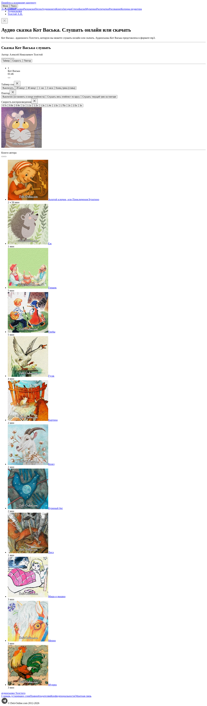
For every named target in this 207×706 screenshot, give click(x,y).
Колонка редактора (131, 9)
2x (69, 105)
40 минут (32, 88)
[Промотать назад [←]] (5, 58)
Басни (82, 9)
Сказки (19, 9)
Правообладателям (40, 696)
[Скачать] (9, 77)
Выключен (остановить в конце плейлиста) (24, 97)
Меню (5, 6)
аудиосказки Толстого (13, 693)
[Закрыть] (4, 21)
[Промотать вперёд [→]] (10, 58)
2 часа (50, 88)
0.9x (18, 105)
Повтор (27, 61)
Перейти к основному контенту (18, 2)
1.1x (29, 105)
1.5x (56, 105)
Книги (59, 9)
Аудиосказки (8, 9)
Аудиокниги (49, 9)
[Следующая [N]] (13, 58)
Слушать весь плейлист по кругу (63, 97)
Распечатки (102, 9)
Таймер (6, 61)
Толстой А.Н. (15, 14)
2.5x (75, 105)
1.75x (63, 105)
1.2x (36, 105)
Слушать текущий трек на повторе (99, 97)
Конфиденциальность (63, 696)
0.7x (5, 105)
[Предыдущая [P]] (2, 58)
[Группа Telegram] (4, 703)
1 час (41, 88)
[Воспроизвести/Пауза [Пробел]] (7, 58)
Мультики (90, 9)
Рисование (115, 9)
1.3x (43, 105)
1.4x (49, 105)
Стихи (75, 9)
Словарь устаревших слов (15, 696)
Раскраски (29, 9)
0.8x (11, 105)
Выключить (8, 88)
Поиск (14, 6)
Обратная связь (83, 696)
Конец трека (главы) (65, 88)
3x (81, 105)
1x (23, 105)
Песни (38, 9)
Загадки (67, 9)
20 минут (20, 88)
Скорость (16, 61)
